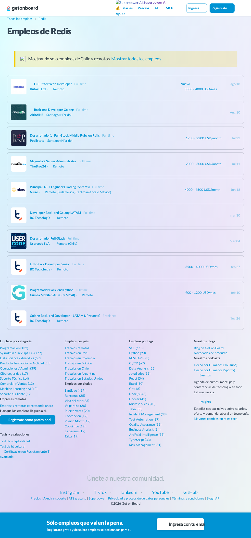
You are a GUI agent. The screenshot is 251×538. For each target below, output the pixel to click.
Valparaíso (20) (75, 406)
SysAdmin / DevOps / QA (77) (21, 353)
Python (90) (137, 353)
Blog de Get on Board (209, 348)
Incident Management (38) (148, 414)
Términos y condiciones (188, 498)
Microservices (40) (142, 404)
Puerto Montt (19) (77, 421)
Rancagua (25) (75, 395)
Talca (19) (71, 436)
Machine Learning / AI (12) (19, 389)
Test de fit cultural (12, 446)
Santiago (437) (75, 390)
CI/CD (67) (137, 363)
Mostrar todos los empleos (136, 58)
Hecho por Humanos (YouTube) (215, 365)
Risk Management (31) (145, 445)
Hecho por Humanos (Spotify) (214, 370)
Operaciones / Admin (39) (18, 368)
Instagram (69, 492)
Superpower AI (154, 2)
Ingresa (194, 8)
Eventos (205, 375)
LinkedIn (129, 492)
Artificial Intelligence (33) (146, 434)
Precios (143, 8)
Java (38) (135, 409)
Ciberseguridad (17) (14, 373)
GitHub (190, 492)
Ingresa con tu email (186, 524)
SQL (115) (136, 348)
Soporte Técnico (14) (14, 378)
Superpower (97, 498)
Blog (210, 498)
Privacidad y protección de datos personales (138, 498)
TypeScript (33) (140, 440)
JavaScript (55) (140, 373)
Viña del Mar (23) (77, 401)
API (217, 498)
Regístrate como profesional (29, 420)
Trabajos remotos (77, 348)
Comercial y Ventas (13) (17, 383)
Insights (205, 402)
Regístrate (220, 8)
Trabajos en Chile (77, 368)
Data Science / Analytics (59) (20, 358)
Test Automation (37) (144, 419)
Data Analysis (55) (142, 368)
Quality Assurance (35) (145, 424)
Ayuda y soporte (54, 498)
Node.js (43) (137, 394)
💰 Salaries (124, 8)
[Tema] (240, 7)
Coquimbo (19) (75, 426)
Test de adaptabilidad (15, 441)
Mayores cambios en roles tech (215, 419)
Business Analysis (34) (145, 429)
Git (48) (134, 389)
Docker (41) (137, 399)
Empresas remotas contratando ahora (26, 406)
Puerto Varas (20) (77, 411)
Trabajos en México (78, 363)
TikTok (100, 492)
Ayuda (120, 14)
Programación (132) (14, 348)
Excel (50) (136, 383)
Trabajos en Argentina (80, 373)
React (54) (136, 378)
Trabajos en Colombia (80, 358)
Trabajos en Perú (76, 353)
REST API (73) (139, 358)
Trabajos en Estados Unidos (84, 378)
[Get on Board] (22, 8)
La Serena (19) (75, 431)
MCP (169, 8)
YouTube (160, 492)
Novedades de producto (210, 353)
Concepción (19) (76, 416)
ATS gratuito (77, 498)
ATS (157, 8)
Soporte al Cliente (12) (16, 394)
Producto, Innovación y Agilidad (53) (25, 363)
